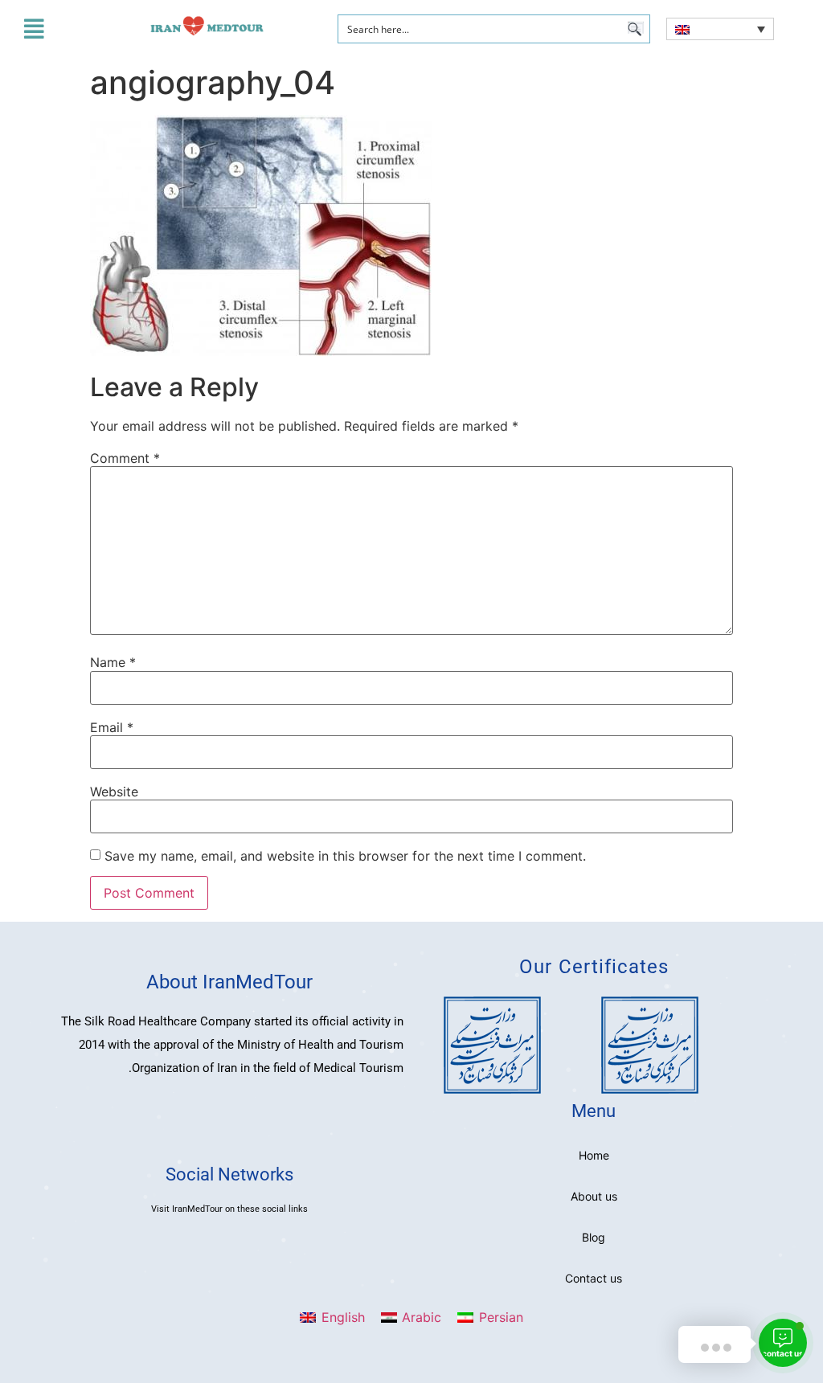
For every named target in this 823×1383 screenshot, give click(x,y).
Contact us (593, 1278)
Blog (593, 1237)
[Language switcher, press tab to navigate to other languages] (720, 29)
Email (111, 727)
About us (594, 1196)
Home (594, 1155)
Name (113, 662)
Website (114, 791)
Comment (125, 458)
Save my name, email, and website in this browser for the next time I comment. (345, 855)
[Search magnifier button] (635, 29)
